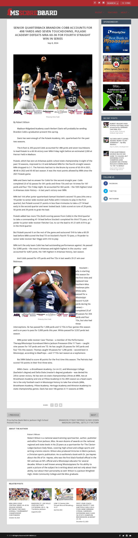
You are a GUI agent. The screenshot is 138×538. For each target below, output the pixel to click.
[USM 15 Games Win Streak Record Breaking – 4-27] (64, 494)
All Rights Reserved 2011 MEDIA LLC (24, 535)
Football (112, 133)
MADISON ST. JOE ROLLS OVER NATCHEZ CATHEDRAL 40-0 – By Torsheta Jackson (41, 506)
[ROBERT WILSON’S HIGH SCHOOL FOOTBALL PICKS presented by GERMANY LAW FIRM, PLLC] (106, 125)
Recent (98, 13)
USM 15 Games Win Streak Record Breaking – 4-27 (64, 505)
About (124, 13)
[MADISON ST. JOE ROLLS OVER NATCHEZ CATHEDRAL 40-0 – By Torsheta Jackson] (41, 494)
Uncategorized (123, 147)
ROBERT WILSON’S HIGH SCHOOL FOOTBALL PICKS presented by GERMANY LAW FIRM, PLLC (119, 126)
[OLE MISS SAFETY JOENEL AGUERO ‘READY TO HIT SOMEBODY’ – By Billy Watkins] (106, 140)
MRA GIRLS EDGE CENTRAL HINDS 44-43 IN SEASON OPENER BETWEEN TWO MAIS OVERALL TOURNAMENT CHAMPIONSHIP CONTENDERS (19, 509)
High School (119, 133)
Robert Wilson (33, 434)
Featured (112, 13)
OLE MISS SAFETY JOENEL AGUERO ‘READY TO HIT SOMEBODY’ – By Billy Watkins (119, 142)
